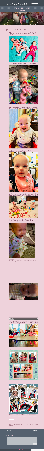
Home (7, 3)
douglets (27, 424)
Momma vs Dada (8, 430)
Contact (15, 4)
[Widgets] (22, 1)
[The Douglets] (22, 18)
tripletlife (30, 424)
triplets (19, 424)
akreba (12, 424)
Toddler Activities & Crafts (22, 4)
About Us (25, 3)
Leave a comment (11, 425)
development (24, 424)
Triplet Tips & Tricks (19, 3)
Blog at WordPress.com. (22, 449)
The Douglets (12, 3)
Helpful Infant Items (10, 4)
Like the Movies (35, 430)
